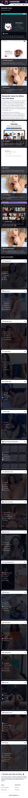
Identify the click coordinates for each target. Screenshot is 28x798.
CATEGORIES (18, 4)
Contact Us (17, 789)
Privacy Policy (4, 789)
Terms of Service (5, 787)
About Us (17, 787)
